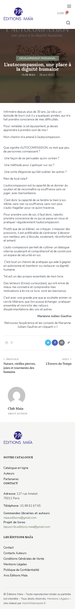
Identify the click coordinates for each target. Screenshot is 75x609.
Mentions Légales (58, 599)
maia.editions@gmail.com (19, 518)
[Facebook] (55, 343)
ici (55, 327)
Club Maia (15, 408)
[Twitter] (48, 343)
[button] (69, 6)
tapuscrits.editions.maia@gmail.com (26, 527)
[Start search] (68, 22)
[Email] (62, 343)
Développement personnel (37, 58)
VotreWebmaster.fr (34, 603)
